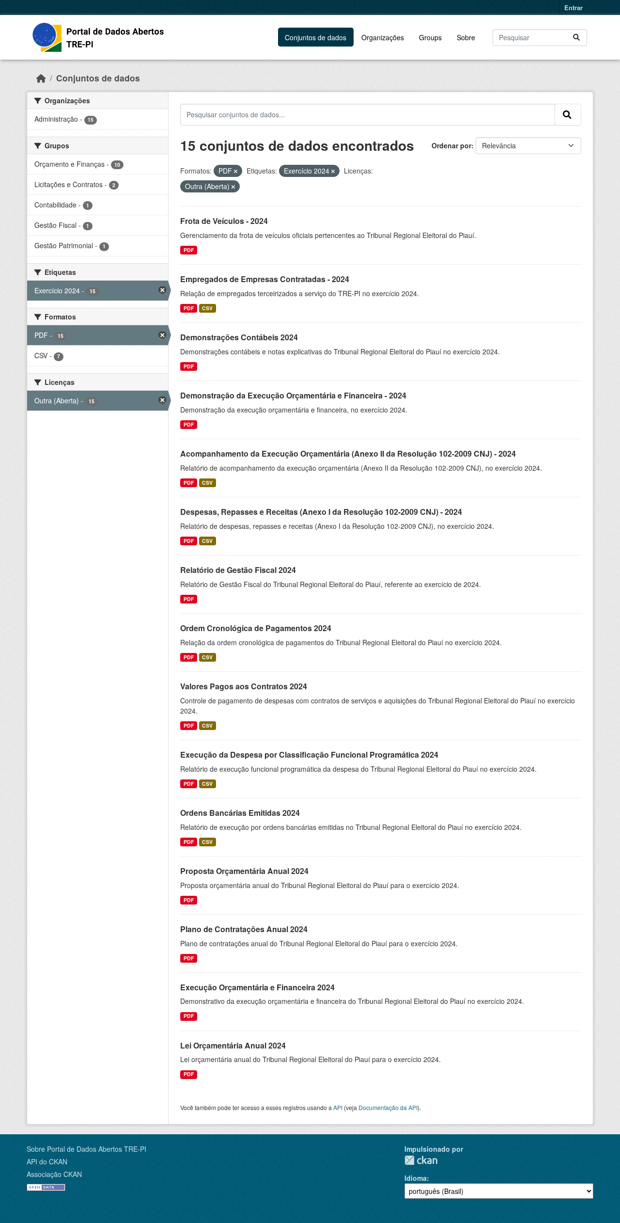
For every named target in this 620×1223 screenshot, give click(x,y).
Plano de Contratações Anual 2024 (244, 929)
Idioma (415, 1178)
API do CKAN (47, 1161)
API (337, 1107)
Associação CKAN (54, 1174)
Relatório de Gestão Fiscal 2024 (238, 569)
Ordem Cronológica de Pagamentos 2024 (255, 628)
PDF (189, 250)
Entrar (573, 7)
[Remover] (235, 171)
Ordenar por (451, 145)
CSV (207, 308)
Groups (430, 37)
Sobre (466, 37)
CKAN (420, 1160)
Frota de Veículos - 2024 (224, 220)
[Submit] (577, 37)
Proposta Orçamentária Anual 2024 (244, 870)
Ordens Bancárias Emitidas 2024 (240, 812)
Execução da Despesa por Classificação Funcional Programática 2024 (309, 754)
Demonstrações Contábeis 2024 (239, 337)
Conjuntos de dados (315, 37)
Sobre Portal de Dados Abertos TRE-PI (86, 1149)
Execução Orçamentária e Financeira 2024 (257, 987)
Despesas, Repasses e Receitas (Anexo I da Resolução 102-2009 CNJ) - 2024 (321, 511)
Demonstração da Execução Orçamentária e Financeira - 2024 (293, 395)
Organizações (382, 37)
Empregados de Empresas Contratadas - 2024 (264, 279)
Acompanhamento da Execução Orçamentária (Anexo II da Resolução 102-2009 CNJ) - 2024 (348, 453)
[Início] (41, 78)
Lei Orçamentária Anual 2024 (233, 1045)
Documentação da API (388, 1107)
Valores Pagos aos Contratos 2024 (243, 686)
